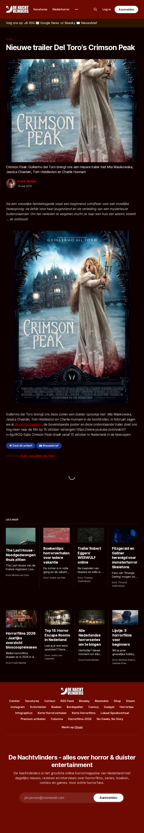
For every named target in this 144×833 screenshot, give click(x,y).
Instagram (18, 707)
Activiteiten (38, 707)
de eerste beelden (28, 424)
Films (9, 39)
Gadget (109, 707)
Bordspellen (75, 707)
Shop (117, 701)
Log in (107, 9)
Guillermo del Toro (42, 455)
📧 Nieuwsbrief (48, 445)
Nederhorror (60, 9)
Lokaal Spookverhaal (115, 713)
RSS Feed (67, 701)
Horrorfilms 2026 (80, 719)
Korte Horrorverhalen (52, 713)
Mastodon (102, 701)
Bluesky (84, 701)
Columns (57, 719)
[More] (77, 9)
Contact (49, 701)
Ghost (78, 727)
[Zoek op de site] (95, 9)
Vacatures (40, 9)
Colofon (14, 701)
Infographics (23, 713)
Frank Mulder (27, 181)
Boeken (56, 707)
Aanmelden (126, 9)
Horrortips (127, 707)
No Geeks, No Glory (110, 719)
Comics (93, 707)
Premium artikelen (33, 719)
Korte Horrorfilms (83, 713)
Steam (130, 701)
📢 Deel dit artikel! (20, 445)
